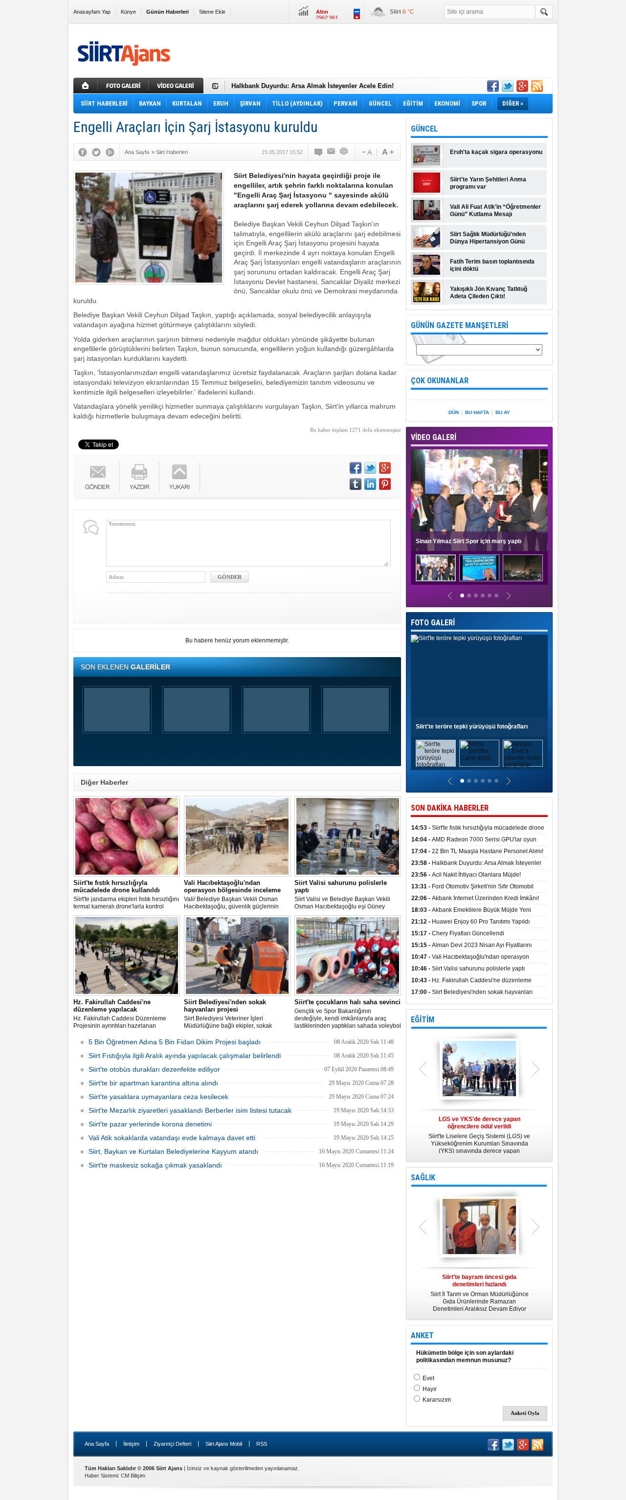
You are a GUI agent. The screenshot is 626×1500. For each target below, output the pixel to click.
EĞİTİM (422, 1019)
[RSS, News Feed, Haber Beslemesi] (537, 86)
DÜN (453, 412)
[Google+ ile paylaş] (522, 86)
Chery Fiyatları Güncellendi (457, 933)
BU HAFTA (477, 412)
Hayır (430, 1389)
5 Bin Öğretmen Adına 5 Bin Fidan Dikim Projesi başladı (175, 1042)
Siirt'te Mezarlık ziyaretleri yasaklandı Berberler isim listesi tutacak (190, 1110)
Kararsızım (437, 1399)
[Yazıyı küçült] (366, 152)
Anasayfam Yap (92, 12)
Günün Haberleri (167, 12)
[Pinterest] (385, 484)
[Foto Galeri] (124, 85)
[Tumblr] (355, 484)
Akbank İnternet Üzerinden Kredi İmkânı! (475, 898)
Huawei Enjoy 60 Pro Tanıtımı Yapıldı (470, 921)
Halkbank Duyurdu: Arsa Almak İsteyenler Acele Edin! (312, 85)
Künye (128, 12)
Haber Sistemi (101, 1475)
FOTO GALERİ (433, 622)
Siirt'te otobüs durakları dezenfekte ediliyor (154, 1069)
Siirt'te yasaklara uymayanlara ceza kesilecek (158, 1097)
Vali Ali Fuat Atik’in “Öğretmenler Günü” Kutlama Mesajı (495, 210)
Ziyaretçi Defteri (172, 1444)
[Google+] (110, 152)
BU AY (502, 412)
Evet (428, 1378)
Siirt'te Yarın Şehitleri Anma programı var (488, 183)
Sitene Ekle (212, 12)
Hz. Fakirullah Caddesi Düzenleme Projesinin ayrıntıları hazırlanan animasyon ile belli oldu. (119, 1014)
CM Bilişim (133, 1475)
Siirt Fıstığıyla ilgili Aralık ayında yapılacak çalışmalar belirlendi (185, 1055)
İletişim (131, 1444)
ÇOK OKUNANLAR (440, 380)
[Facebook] (82, 152)
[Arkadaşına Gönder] (331, 152)
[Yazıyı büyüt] (388, 152)
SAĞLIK (423, 1177)
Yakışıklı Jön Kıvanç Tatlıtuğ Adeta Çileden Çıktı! (488, 293)
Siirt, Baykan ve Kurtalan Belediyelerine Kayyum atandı (173, 1151)
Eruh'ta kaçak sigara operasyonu (496, 152)
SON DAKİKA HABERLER (450, 808)
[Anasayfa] (85, 85)
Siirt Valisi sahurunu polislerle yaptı (468, 968)
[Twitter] (96, 152)
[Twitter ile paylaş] (508, 86)
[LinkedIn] (370, 484)
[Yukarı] (179, 477)
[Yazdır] (344, 152)
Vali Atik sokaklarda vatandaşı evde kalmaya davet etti (172, 1138)
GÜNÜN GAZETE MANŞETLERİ (459, 325)
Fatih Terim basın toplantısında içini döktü (492, 265)
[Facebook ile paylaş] (493, 86)
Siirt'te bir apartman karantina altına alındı (153, 1083)
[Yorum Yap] (318, 152)
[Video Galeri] (177, 85)
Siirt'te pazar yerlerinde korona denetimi (150, 1124)
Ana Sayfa (97, 1444)
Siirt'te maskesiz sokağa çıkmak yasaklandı (155, 1165)
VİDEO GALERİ (433, 437)
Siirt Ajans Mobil (223, 1444)
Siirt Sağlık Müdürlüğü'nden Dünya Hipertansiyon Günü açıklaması (488, 238)
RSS (261, 1444)
